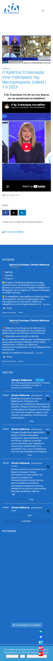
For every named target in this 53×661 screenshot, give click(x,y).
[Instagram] (41, 648)
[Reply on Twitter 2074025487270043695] (12, 515)
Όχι (22, 656)
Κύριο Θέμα (21, 222)
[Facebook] (41, 637)
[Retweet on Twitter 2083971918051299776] (17, 455)
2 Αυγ (47, 395)
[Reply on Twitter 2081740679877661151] (12, 499)
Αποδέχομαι (12, 656)
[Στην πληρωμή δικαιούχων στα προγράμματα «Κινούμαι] (26, 549)
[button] (43, 11)
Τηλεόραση (29, 222)
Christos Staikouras (20, 395)
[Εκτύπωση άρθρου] (3, 231)
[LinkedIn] (41, 631)
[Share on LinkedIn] (22, 212)
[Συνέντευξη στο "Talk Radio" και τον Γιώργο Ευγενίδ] (26, 606)
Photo (9, 308)
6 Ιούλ (13, 511)
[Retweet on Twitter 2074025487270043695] (17, 515)
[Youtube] (41, 654)
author (39, 222)
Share (21, 313)
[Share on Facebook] (5, 212)
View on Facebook (9, 313)
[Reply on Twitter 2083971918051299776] (12, 455)
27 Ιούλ (14, 466)
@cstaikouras (36, 395)
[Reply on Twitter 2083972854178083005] (12, 421)
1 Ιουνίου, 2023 (7, 222)
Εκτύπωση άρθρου (14, 231)
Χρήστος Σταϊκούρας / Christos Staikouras (29, 265)
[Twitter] (41, 642)
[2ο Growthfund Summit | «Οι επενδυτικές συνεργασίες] (26, 578)
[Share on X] (14, 212)
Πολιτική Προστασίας (37, 656)
